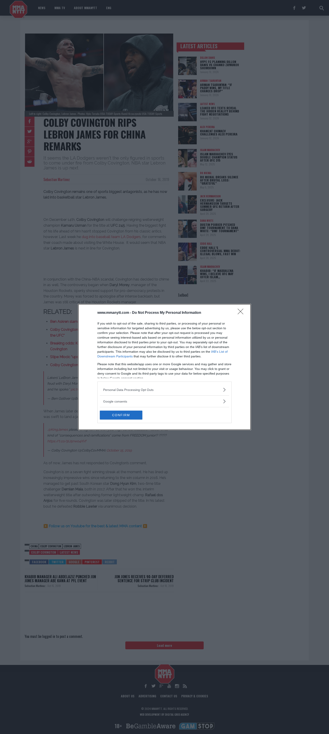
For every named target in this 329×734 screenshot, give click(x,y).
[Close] (242, 313)
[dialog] (164, 367)
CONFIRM (121, 415)
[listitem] (164, 389)
